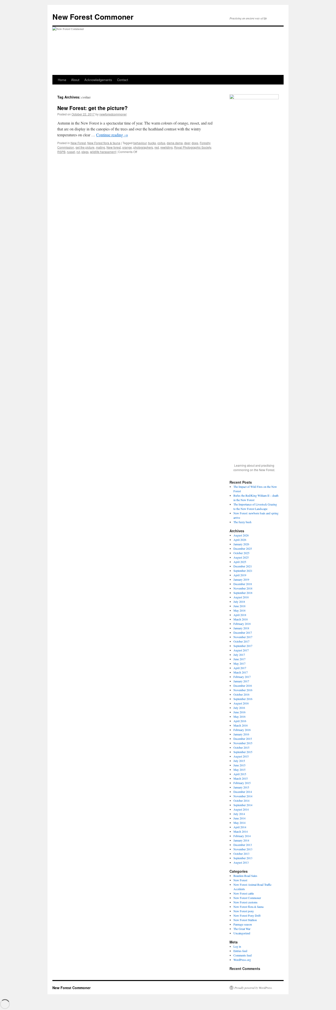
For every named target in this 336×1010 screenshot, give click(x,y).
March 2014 (240, 831)
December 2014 (242, 792)
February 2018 (242, 624)
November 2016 (242, 690)
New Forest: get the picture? (92, 108)
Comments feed (242, 955)
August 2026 (241, 535)
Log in (237, 946)
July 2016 (239, 708)
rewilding (166, 147)
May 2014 (239, 823)
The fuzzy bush (242, 522)
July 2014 (239, 814)
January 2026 (241, 544)
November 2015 (242, 743)
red (156, 147)
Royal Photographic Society (192, 147)
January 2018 (241, 628)
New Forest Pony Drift (246, 915)
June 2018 (239, 606)
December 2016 (242, 685)
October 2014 (241, 800)
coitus (161, 143)
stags (85, 152)
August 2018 (241, 597)
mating (100, 147)
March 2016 (240, 725)
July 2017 (239, 655)
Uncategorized (241, 933)
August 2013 (241, 862)
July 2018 (239, 601)
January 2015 (241, 787)
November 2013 (242, 849)
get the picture (85, 147)
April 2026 (239, 540)
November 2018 (242, 588)
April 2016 (239, 721)
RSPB (61, 152)
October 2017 (241, 641)
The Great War (241, 929)
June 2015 (239, 765)
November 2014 (242, 796)
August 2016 (241, 703)
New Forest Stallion (245, 920)
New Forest (78, 143)
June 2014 (239, 818)
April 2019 (239, 575)
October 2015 (241, 747)
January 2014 (241, 840)
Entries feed (240, 951)
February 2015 (242, 783)
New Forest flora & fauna (103, 143)
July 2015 (239, 761)
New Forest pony (243, 911)
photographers (143, 147)
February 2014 (242, 836)
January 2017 (241, 681)
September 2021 (242, 571)
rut (78, 152)
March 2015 (240, 778)
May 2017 (239, 663)
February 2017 (242, 677)
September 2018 (242, 593)
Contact (122, 79)
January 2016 (241, 734)
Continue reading (112, 134)
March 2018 (240, 619)
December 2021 (242, 566)
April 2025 (239, 562)
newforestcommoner (113, 114)
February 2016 (242, 730)
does (195, 143)
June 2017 (239, 659)
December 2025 (242, 548)
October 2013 (241, 854)
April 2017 (239, 668)
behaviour (140, 143)
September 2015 (242, 752)
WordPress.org (242, 960)
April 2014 (239, 827)
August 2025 (241, 557)
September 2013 (242, 858)
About (75, 79)
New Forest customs (245, 902)
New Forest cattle (243, 893)
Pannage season (242, 924)
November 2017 (242, 637)
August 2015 (241, 756)
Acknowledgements (98, 79)
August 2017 (241, 650)
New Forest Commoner (93, 16)
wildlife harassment (103, 152)
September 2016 (242, 699)
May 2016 (239, 716)
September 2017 (242, 646)
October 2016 (241, 694)
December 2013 (242, 845)
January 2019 (241, 579)
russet (71, 152)
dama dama (175, 143)
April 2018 (239, 615)
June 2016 (239, 712)
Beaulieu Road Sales (245, 876)
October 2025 (241, 553)
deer (187, 143)
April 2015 (239, 774)
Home (62, 79)
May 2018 (239, 610)
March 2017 (240, 672)
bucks (152, 143)
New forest (114, 147)
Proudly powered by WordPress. (253, 988)
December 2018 (242, 584)
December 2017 (242, 632)
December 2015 (242, 739)
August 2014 (241, 809)
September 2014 (242, 805)
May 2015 (239, 770)
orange (127, 147)
